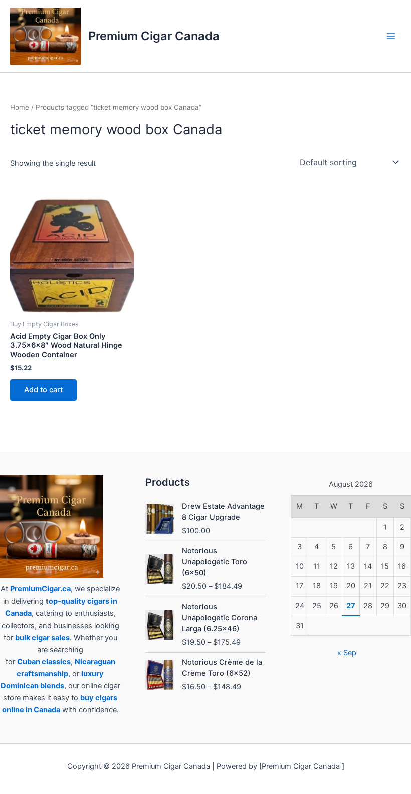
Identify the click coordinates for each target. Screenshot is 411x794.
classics (56, 661)
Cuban (28, 661)
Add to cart (43, 389)
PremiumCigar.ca (40, 588)
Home (19, 107)
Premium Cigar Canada (154, 36)
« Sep (346, 652)
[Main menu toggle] (391, 36)
